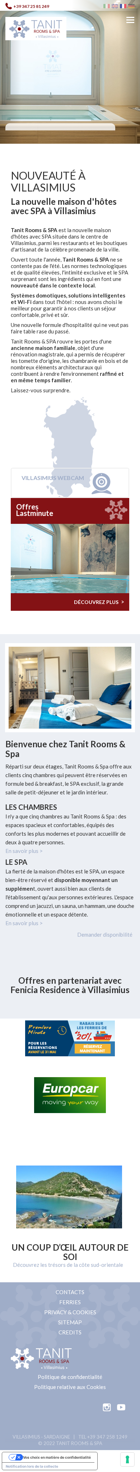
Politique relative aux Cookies (70, 1387)
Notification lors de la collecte (32, 1466)
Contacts (70, 1292)
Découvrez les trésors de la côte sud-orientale (68, 1264)
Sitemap (70, 1322)
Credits (70, 1332)
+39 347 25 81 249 (31, 6)
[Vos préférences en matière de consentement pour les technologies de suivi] (127, 1459)
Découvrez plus (99, 602)
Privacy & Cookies (70, 1312)
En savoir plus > (24, 851)
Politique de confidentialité (70, 1377)
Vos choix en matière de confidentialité (57, 1457)
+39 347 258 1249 (107, 1437)
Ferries (70, 1302)
